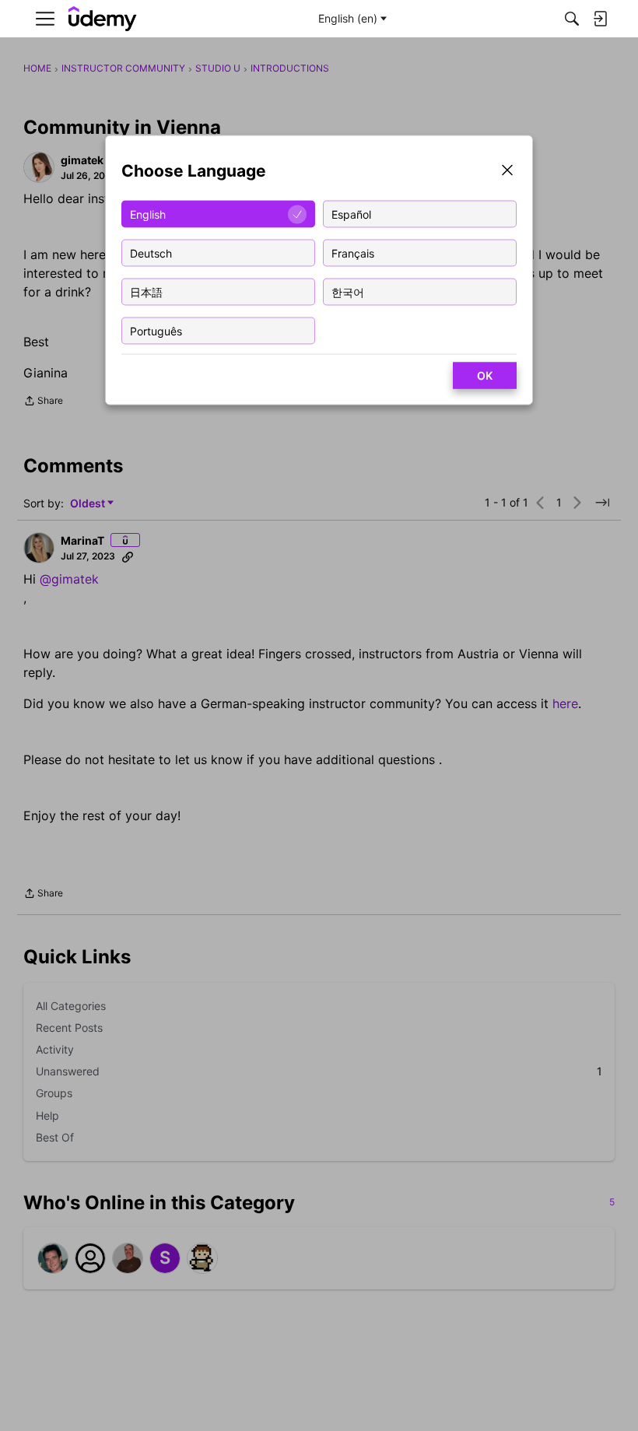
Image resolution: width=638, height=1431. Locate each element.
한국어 (347, 291)
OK (485, 375)
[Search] (572, 19)
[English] (102, 19)
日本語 (146, 291)
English (148, 213)
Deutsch (151, 252)
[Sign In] (600, 19)
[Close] (507, 171)
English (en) (347, 18)
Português (156, 330)
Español (351, 213)
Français (352, 252)
